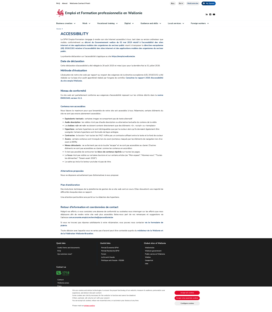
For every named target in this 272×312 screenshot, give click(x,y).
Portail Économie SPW (110, 248)
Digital (128, 23)
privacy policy (89, 305)
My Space (210, 3)
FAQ (58, 3)
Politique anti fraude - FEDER (112, 260)
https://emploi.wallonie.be (123, 56)
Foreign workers (198, 23)
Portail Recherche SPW (110, 251)
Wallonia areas (63, 283)
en (180, 3)
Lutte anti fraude (108, 257)
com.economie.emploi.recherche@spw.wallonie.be (91, 217)
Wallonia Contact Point (80, 3)
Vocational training (106, 23)
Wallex (148, 257)
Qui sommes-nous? (64, 254)
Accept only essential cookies (187, 298)
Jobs (146, 264)
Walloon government (153, 251)
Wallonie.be (192, 3)
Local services (174, 23)
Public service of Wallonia (155, 254)
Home (58, 29)
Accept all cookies (187, 293)
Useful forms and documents (68, 248)
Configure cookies (187, 303)
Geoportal (149, 260)
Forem (103, 254)
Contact (60, 280)
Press (59, 286)
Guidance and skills (149, 23)
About (64, 3)
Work (84, 23)
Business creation (64, 23)
